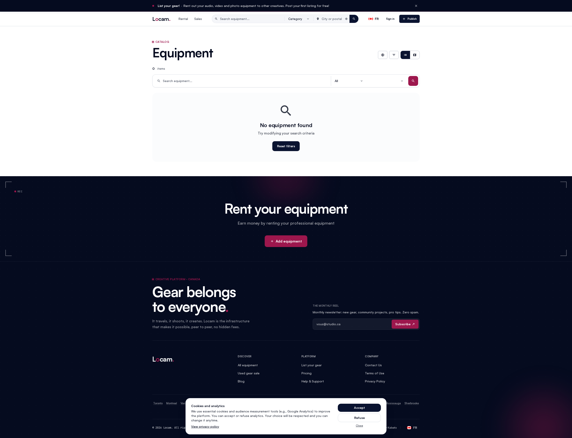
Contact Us (373, 365)
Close (359, 425)
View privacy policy (205, 426)
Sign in (390, 18)
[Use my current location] (382, 55)
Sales (198, 19)
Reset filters (286, 146)
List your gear (311, 365)
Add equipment (289, 241)
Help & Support (312, 381)
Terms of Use (374, 373)
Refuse (359, 418)
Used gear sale (249, 373)
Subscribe (402, 324)
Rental (183, 19)
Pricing (306, 373)
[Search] (413, 81)
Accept (359, 408)
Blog (241, 381)
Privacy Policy (375, 381)
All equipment (248, 365)
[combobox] (299, 19)
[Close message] (416, 5)
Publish (412, 18)
